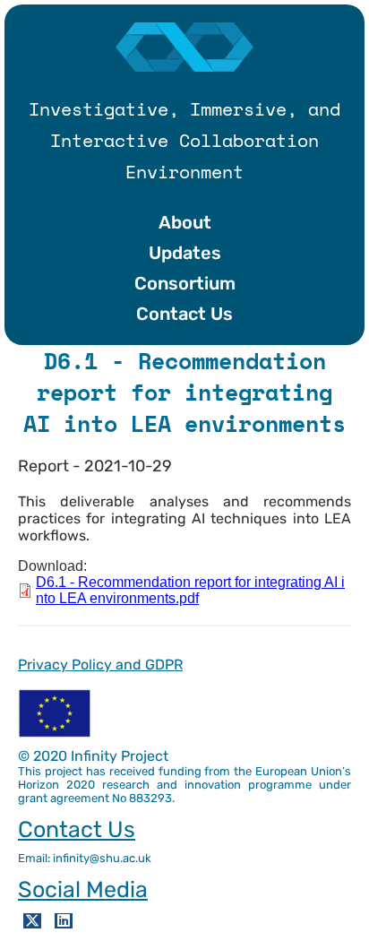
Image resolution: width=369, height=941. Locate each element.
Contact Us (184, 313)
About (185, 222)
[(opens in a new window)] (32, 920)
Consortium (185, 283)
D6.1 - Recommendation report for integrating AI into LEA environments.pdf (190, 590)
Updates (185, 252)
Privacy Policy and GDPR (100, 664)
